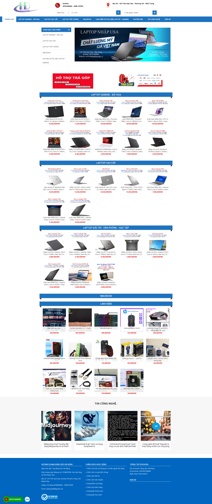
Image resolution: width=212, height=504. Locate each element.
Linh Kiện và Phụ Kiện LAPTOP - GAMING (54, 61)
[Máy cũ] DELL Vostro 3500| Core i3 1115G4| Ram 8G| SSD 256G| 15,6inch (132, 254)
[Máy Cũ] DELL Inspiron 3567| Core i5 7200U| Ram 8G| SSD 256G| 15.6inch (54, 254)
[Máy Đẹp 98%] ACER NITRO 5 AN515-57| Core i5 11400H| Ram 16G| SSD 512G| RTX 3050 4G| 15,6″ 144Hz (54, 152)
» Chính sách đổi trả (93, 476)
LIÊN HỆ (167, 19)
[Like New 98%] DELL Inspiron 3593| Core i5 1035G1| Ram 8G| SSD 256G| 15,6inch (54, 284)
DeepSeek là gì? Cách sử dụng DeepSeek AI (89, 445)
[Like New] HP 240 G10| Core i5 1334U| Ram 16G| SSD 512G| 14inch (106, 189)
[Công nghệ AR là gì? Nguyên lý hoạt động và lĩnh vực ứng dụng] (156, 426)
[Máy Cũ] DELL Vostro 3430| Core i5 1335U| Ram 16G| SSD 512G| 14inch (80, 189)
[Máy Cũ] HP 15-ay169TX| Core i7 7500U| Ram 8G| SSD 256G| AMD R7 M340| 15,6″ (106, 254)
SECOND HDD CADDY (132, 389)
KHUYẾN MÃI (138, 19)
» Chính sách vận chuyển (94, 480)
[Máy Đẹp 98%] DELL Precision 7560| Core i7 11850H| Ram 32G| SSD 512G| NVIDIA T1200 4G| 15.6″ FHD (106, 122)
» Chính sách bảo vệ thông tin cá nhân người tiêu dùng (105, 468)
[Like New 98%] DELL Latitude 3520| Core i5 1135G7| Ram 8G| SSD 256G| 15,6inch (80, 219)
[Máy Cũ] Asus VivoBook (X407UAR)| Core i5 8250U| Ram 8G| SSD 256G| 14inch (80, 284)
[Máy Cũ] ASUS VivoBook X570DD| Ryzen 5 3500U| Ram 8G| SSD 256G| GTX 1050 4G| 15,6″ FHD (157, 152)
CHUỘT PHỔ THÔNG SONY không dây (158, 359)
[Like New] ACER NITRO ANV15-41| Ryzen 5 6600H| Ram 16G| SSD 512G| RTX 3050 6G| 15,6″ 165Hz (54, 122)
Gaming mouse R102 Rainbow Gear (80, 359)
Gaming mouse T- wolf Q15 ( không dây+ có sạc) (157, 329)
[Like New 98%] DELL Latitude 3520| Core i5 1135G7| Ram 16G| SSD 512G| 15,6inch (54, 219)
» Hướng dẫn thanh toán (94, 491)
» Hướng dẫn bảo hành (94, 495)
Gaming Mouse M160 (132, 328)
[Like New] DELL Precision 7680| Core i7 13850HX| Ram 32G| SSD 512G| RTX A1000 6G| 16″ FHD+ (132, 122)
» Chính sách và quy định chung (97, 472)
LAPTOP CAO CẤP (51, 19)
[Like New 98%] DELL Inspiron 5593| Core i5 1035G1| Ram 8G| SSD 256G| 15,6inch (157, 189)
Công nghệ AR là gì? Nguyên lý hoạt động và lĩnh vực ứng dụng (155, 445)
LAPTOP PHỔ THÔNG (70, 19)
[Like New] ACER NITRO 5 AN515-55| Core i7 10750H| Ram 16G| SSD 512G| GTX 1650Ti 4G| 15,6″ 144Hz (80, 122)
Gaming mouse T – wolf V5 (132, 358)
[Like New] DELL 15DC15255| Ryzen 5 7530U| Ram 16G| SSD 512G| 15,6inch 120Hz (132, 189)
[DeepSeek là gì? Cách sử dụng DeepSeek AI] (89, 426)
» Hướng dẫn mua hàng (94, 483)
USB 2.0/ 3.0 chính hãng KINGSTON (54, 390)
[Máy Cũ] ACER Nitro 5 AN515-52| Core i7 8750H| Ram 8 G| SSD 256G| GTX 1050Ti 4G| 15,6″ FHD (80, 152)
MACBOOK (87, 19)
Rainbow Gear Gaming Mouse (54, 358)
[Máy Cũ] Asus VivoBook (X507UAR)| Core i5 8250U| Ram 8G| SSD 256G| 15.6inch (106, 284)
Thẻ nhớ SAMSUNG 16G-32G (106, 389)
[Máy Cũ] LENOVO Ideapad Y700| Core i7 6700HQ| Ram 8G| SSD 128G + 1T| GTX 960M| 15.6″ (131, 152)
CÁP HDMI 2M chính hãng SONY (80, 390)
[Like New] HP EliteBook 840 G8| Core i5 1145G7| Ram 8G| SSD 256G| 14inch (54, 189)
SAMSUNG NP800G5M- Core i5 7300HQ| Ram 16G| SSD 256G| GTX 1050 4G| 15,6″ (106, 151)
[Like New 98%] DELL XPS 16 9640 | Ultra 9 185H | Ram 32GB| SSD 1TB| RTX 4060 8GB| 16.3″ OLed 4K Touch (157, 122)
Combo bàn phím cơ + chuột (80, 328)
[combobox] (62, 12)
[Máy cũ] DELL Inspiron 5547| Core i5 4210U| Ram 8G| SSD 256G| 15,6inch (157, 254)
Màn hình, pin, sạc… (54, 328)
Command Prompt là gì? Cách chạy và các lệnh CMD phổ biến (122, 445)
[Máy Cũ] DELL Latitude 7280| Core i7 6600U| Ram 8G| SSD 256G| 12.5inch (80, 254)
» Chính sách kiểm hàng (94, 487)
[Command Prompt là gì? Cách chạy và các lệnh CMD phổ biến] (122, 426)
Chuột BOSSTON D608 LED (106, 358)
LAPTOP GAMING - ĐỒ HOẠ (53, 35)
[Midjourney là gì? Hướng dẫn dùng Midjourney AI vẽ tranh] (56, 426)
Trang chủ (9, 19)
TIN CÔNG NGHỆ (154, 19)
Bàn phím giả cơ (106, 328)
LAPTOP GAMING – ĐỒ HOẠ (29, 19)
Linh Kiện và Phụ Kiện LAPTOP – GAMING (112, 19)
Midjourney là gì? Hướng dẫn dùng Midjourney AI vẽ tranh (56, 445)
